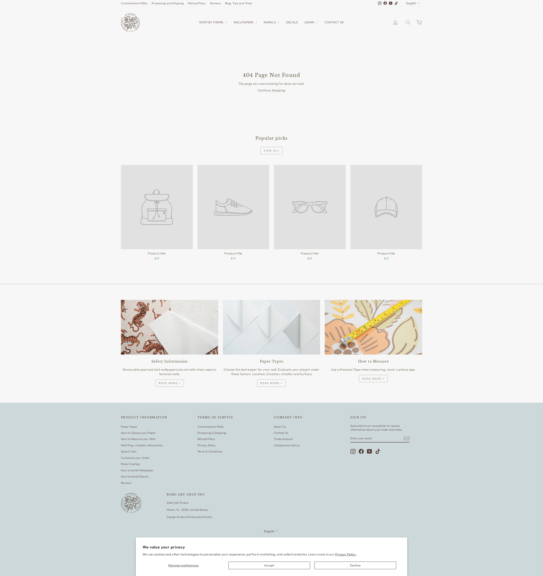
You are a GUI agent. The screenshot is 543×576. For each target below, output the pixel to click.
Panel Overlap (130, 464)
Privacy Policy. (346, 554)
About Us (280, 426)
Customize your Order (135, 457)
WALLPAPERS (244, 22)
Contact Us (281, 432)
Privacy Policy (206, 445)
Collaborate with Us (287, 445)
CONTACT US (334, 22)
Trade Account (283, 439)
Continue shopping (271, 90)
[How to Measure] (373, 327)
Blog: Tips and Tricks (238, 3)
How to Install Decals (134, 476)
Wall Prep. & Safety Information (142, 445)
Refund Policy (197, 3)
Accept (269, 565)
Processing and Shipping (168, 3)
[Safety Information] (169, 327)
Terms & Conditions (210, 451)
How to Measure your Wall (138, 439)
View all (271, 150)
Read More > (169, 383)
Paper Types (129, 426)
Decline (355, 565)
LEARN (309, 22)
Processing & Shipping (211, 432)
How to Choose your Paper (138, 432)
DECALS (292, 22)
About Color (129, 451)
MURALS (270, 22)
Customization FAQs (134, 3)
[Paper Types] (271, 327)
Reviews (215, 3)
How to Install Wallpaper (137, 470)
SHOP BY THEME (211, 22)
